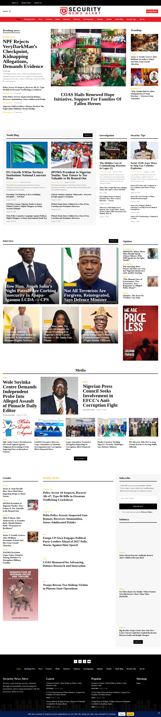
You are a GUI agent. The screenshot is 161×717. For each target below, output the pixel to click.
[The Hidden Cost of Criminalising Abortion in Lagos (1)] (113, 150)
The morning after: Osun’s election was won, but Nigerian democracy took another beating (134, 269)
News (88, 90)
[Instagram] (80, 661)
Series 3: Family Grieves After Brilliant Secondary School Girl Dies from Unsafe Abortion (14, 540)
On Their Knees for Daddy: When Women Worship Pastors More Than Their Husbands (137, 594)
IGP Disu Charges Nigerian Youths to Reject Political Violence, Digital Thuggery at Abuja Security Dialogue (24, 206)
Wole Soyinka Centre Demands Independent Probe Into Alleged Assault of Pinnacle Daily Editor (20, 396)
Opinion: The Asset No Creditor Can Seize (133, 296)
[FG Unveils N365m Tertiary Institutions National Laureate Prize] (27, 155)
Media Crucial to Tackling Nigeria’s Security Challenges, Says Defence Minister (110, 444)
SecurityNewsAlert (12, 182)
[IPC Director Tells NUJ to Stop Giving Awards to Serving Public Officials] (143, 427)
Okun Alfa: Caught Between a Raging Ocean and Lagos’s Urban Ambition (113, 189)
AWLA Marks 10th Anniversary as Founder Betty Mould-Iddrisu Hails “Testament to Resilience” (14, 523)
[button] (7, 11)
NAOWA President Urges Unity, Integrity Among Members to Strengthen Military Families (13, 557)
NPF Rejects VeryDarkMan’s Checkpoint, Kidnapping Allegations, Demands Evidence (23, 54)
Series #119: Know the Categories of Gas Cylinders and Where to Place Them (143, 187)
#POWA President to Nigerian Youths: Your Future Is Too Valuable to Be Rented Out (71, 175)
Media (5, 378)
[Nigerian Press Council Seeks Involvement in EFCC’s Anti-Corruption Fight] (139, 396)
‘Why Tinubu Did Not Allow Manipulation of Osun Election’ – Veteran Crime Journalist (143, 95)
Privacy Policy (146, 512)
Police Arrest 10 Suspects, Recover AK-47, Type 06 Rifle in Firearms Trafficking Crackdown (23, 88)
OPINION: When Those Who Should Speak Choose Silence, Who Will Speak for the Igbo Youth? (134, 255)
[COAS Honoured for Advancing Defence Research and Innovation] (102, 562)
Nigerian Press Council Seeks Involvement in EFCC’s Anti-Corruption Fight (100, 396)
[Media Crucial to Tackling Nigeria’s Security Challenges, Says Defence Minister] (112, 427)
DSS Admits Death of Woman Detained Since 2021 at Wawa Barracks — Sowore (110, 199)
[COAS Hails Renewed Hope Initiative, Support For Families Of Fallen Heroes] (88, 57)
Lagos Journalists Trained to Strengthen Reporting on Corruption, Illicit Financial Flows (78, 445)
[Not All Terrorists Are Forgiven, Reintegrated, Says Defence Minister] (90, 276)
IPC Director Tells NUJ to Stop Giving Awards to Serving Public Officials (143, 444)
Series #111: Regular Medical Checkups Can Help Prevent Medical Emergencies (144, 207)
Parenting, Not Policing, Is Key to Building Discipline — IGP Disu (23, 195)
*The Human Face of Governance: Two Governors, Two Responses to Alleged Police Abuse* (132, 283)
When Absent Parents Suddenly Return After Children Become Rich (136, 556)
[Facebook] (75, 661)
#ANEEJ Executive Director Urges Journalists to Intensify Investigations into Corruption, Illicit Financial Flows (48, 445)
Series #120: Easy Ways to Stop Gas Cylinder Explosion (144, 165)
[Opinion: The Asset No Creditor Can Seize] (153, 295)
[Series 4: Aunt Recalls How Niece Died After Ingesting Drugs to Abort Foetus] (33, 490)
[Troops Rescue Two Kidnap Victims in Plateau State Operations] (102, 585)
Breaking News (8, 37)
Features (134, 54)
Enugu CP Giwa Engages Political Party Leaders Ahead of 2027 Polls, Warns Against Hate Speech (65, 541)
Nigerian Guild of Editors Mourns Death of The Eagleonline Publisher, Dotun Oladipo (23, 107)
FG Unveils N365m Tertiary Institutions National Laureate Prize (26, 175)
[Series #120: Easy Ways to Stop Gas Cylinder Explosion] (144, 150)
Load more (80, 458)
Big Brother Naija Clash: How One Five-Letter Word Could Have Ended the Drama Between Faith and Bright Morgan (138, 632)
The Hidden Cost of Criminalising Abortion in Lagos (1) (112, 165)
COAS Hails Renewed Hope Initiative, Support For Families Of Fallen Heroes (87, 99)
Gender (5, 500)
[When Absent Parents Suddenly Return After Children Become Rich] (138, 538)
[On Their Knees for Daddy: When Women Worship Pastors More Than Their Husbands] (138, 574)
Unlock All (138, 506)
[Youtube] (89, 661)
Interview (9, 280)
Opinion (125, 276)
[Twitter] (84, 661)
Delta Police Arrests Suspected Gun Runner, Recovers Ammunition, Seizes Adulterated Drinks (65, 519)
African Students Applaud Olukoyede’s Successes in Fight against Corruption (71, 195)
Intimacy (122, 552)
